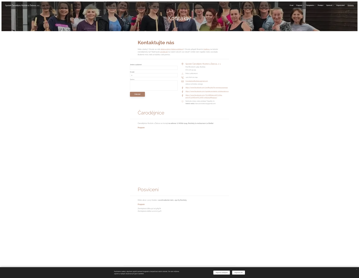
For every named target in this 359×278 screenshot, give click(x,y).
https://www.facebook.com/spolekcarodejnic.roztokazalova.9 (206, 91)
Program (141, 127)
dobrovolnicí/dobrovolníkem (172, 49)
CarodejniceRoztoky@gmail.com (196, 81)
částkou (206, 49)
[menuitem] (292, 5)
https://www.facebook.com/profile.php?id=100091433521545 (206, 87)
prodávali (164, 52)
